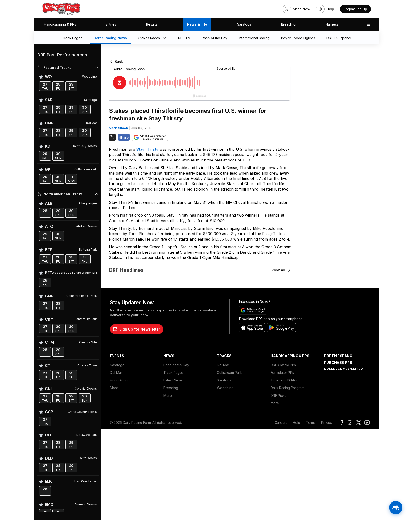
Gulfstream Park (229, 372)
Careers (281, 422)
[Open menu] (368, 24)
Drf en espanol (339, 356)
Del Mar (116, 372)
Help (296, 422)
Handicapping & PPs (60, 24)
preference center (343, 369)
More (114, 388)
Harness (332, 24)
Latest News (173, 380)
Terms (310, 422)
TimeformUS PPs (284, 380)
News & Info (197, 24)
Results (151, 24)
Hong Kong (119, 380)
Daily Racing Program (287, 388)
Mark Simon (118, 128)
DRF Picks (278, 395)
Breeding (288, 24)
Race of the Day (176, 365)
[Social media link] (341, 422)
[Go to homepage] (61, 9)
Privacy (327, 422)
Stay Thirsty (147, 149)
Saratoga (244, 24)
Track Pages (173, 372)
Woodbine (225, 388)
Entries (111, 24)
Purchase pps (338, 362)
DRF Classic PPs (283, 365)
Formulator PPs (282, 372)
